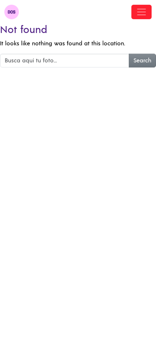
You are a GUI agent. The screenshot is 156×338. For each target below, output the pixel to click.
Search (142, 60)
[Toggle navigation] (141, 12)
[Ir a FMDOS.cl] (11, 12)
